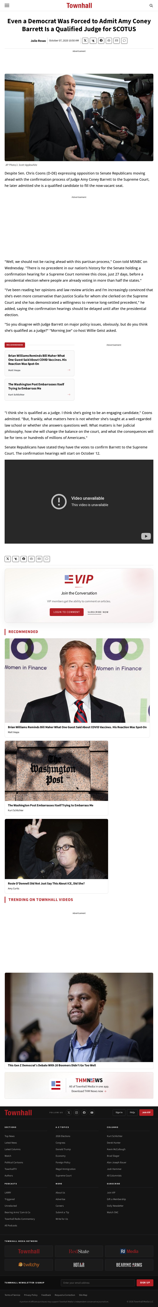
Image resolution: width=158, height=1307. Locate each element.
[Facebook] (84, 1112)
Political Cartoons (14, 1162)
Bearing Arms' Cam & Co (17, 1212)
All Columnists (114, 1175)
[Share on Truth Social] (93, 41)
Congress (60, 1142)
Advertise (60, 1199)
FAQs (132, 1112)
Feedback (46, 1295)
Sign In (119, 1112)
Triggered (10, 1199)
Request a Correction (65, 1295)
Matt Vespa (13, 732)
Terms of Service (12, 1295)
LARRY (8, 1192)
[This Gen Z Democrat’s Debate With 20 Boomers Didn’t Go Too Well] (79, 1017)
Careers (60, 1206)
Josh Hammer (114, 1169)
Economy (61, 1156)
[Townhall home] (18, 1112)
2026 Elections (63, 1136)
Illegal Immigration (66, 1169)
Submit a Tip (62, 1212)
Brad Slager (113, 1156)
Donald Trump (63, 1149)
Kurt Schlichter (16, 810)
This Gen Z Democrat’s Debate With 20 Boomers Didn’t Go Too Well (52, 1065)
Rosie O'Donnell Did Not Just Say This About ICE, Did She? (46, 883)
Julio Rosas (38, 41)
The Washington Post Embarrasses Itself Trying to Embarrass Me (50, 805)
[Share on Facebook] (101, 41)
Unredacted (11, 1206)
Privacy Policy (31, 1295)
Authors (9, 1175)
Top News (9, 1136)
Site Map (83, 1295)
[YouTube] (92, 1112)
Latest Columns (12, 1149)
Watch (8, 1156)
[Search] (151, 5)
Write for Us (62, 1219)
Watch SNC (112, 1212)
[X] (69, 1112)
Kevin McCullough (116, 1149)
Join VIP (146, 1112)
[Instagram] (76, 1112)
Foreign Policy (63, 1162)
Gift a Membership (116, 1199)
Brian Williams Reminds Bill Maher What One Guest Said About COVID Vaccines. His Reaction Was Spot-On (77, 727)
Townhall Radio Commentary (20, 1219)
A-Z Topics (62, 1127)
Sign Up (145, 1282)
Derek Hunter (114, 1142)
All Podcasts (11, 1225)
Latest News (11, 1142)
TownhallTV (11, 1169)
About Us (60, 1192)
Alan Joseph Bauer (116, 1162)
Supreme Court (63, 1175)
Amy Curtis (13, 888)
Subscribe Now (98, 612)
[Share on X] (85, 41)
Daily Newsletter (115, 1206)
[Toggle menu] (7, 5)
